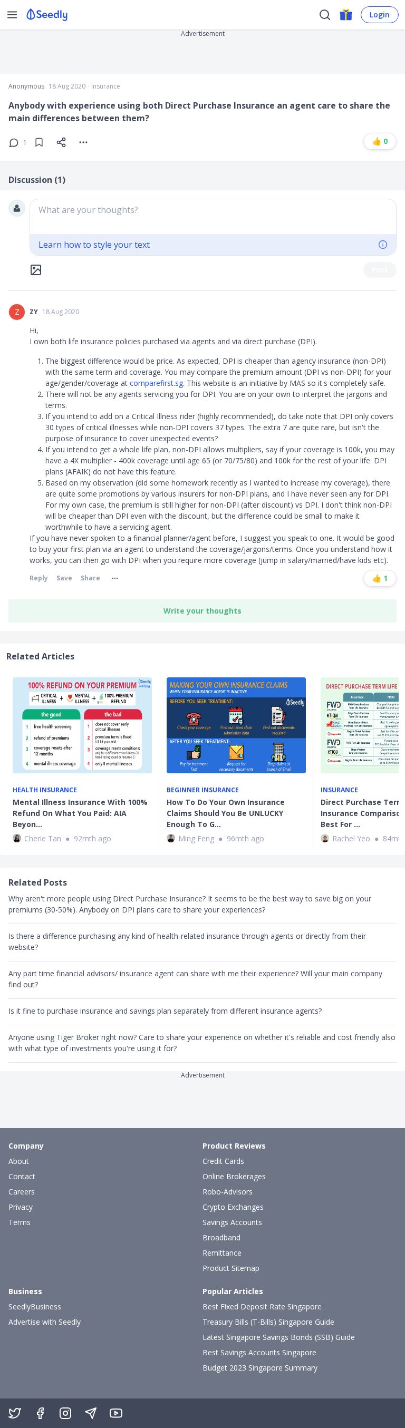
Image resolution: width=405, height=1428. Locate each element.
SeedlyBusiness (34, 1306)
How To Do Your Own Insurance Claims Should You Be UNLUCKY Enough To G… (226, 813)
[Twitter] (14, 1413)
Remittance (222, 1253)
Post (380, 270)
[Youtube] (116, 1413)
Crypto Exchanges (233, 1207)
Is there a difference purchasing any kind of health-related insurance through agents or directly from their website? (187, 941)
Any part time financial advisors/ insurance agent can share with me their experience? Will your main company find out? (195, 978)
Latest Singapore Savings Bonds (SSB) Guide (278, 1337)
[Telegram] (90, 1413)
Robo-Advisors (227, 1192)
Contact (21, 1176)
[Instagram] (65, 1413)
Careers (21, 1192)
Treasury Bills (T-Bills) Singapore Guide (268, 1322)
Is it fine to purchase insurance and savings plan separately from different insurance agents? (165, 1011)
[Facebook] (40, 1413)
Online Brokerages (234, 1176)
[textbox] (213, 216)
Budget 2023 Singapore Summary (259, 1368)
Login (380, 14)
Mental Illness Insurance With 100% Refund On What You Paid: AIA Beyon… (80, 813)
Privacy (20, 1207)
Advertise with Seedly (44, 1322)
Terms (19, 1222)
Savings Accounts (232, 1222)
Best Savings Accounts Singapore (259, 1352)
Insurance (105, 86)
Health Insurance (45, 790)
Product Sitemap (230, 1268)
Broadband (221, 1237)
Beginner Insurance (203, 790)
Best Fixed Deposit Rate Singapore (262, 1306)
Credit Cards (223, 1161)
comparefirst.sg (156, 383)
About (18, 1161)
